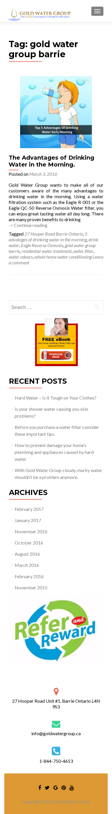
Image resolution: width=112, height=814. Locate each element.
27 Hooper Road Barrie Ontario (53, 233)
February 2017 (29, 509)
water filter (83, 251)
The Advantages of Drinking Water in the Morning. (51, 161)
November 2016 (31, 531)
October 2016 (29, 542)
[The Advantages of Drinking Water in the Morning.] (56, 111)
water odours (21, 256)
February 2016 (29, 576)
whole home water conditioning (63, 256)
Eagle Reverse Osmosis (42, 245)
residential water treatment (47, 251)
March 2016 (27, 565)
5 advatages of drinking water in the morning (48, 236)
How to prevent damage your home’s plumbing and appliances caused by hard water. (54, 452)
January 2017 (28, 520)
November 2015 (31, 587)
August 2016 (27, 554)
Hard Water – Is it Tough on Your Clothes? (55, 397)
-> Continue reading (28, 225)
